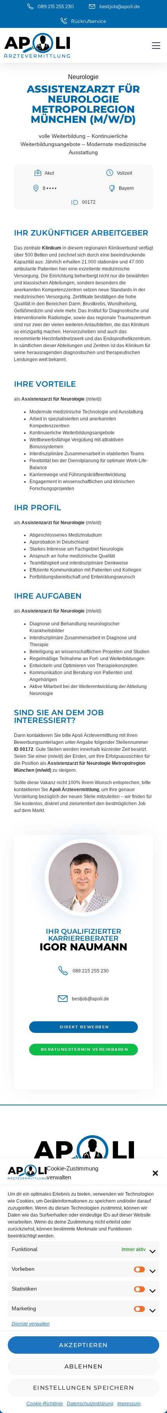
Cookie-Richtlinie (44, 1403)
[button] (155, 1173)
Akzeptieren (83, 1345)
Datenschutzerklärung (90, 1403)
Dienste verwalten (31, 1324)
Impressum (129, 1403)
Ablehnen (83, 1366)
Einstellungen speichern (83, 1387)
